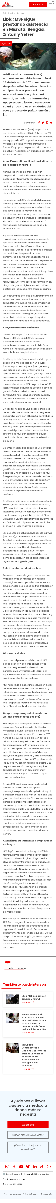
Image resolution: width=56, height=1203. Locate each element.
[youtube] (21, 1166)
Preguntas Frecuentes (12, 1194)
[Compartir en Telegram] (51, 122)
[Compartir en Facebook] (39, 122)
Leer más (26, 1002)
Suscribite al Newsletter (28, 1135)
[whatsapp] (49, 1166)
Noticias (20, 13)
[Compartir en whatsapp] (47, 122)
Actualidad (8, 13)
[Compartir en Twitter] (43, 122)
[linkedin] (35, 1166)
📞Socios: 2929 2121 (12, 1184)
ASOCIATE (38, 4)
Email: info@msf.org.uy (14, 1179)
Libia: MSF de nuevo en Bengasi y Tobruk (34, 997)
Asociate (28, 1125)
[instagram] (7, 1166)
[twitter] (28, 1166)
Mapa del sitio (46, 1194)
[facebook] (14, 1166)
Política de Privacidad (31, 1194)
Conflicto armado (16, 968)
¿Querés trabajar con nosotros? (28, 1147)
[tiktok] (42, 1166)
